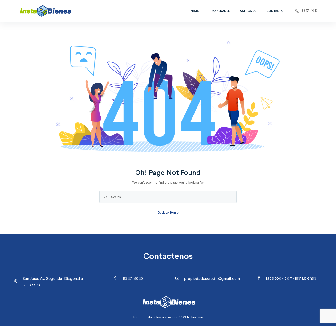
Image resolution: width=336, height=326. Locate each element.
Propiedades (220, 11)
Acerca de (248, 11)
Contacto (275, 11)
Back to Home (168, 212)
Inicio (195, 11)
